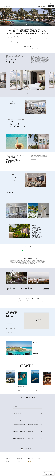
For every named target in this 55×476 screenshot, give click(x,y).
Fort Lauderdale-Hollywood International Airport (12, 329)
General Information (16, 406)
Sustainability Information (17, 413)
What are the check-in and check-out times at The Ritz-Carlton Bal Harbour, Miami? (25, 424)
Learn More (34, 158)
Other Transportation (9, 332)
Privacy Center (18, 461)
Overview (31, 3)
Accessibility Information (17, 410)
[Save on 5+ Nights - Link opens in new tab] (16, 278)
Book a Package (45, 288)
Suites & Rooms (35, 3)
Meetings (46, 3)
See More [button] (34, 263)
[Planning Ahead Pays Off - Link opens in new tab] (38, 278)
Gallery (53, 3)
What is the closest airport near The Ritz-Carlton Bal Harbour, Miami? (23, 438)
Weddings (50, 3)
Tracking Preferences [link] (19, 458)
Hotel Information (16, 403)
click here (51, 474)
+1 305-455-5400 (44, 6)
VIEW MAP (39, 6)
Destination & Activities (41, 3)
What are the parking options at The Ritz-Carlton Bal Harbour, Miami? (23, 431)
